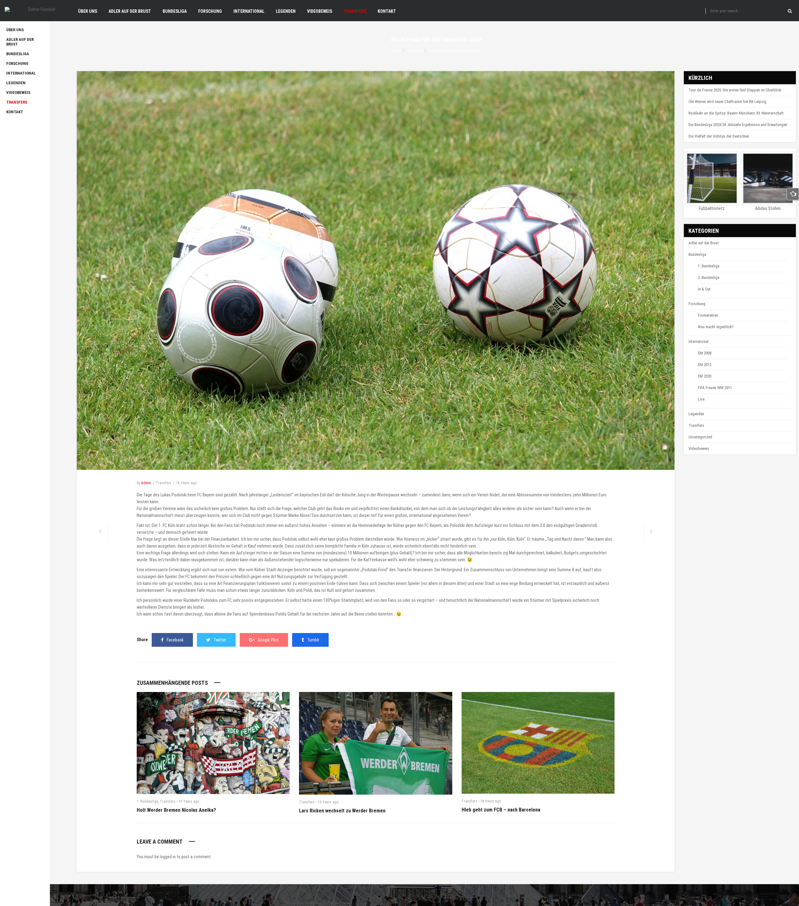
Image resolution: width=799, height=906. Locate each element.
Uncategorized (700, 437)
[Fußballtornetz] (712, 178)
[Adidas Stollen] (768, 178)
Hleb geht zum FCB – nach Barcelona (501, 810)
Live (701, 399)
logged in (168, 856)
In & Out (704, 289)
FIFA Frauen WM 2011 (715, 387)
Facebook (175, 639)
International (698, 341)
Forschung (697, 303)
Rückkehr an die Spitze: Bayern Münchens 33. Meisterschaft (736, 113)
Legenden (696, 414)
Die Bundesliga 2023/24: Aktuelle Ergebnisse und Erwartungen (738, 124)
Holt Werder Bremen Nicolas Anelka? (176, 810)
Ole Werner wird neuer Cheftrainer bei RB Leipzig (727, 101)
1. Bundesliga (147, 801)
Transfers (415, 50)
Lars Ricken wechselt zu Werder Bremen (342, 811)
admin (146, 483)
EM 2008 (704, 353)
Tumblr (313, 639)
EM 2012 (704, 364)
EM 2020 (704, 376)
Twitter (219, 639)
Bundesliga (697, 254)
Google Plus (268, 639)
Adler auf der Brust (704, 243)
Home (396, 50)
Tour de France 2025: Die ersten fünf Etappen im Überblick (735, 90)
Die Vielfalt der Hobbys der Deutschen (719, 136)
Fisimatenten (708, 315)
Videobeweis (699, 448)
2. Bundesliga (708, 277)
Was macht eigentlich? (716, 326)
